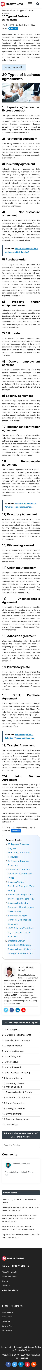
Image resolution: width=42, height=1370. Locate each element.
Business (11, 11)
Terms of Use (7, 1330)
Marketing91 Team (9, 1276)
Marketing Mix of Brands (18, 1097)
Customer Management (17, 1119)
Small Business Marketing (17, 1072)
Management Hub (13, 1045)
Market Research (13, 1067)
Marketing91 (12, 4)
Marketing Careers (15, 1083)
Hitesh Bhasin (25, 969)
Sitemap (5, 1281)
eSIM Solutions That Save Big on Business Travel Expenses (20, 932)
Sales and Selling (14, 1078)
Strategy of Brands (15, 1108)
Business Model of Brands (19, 1092)
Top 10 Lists (12, 1124)
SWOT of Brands (14, 1114)
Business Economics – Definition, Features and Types (20, 873)
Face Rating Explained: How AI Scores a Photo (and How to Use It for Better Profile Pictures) (19, 1218)
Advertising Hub (13, 1056)
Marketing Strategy (14, 1051)
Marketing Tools (14, 1087)
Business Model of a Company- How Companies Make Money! (21, 907)
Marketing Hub (12, 1029)
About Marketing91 (9, 1272)
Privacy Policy (7, 1312)
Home (4, 11)
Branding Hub (11, 1062)
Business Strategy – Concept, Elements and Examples (19, 919)
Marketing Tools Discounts (18, 1035)
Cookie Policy (7, 1317)
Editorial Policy (7, 1326)
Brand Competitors (15, 1103)
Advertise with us (10, 1290)
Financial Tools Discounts (17, 1040)
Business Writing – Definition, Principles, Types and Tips (21, 886)
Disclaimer (6, 1321)
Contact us (6, 1285)
